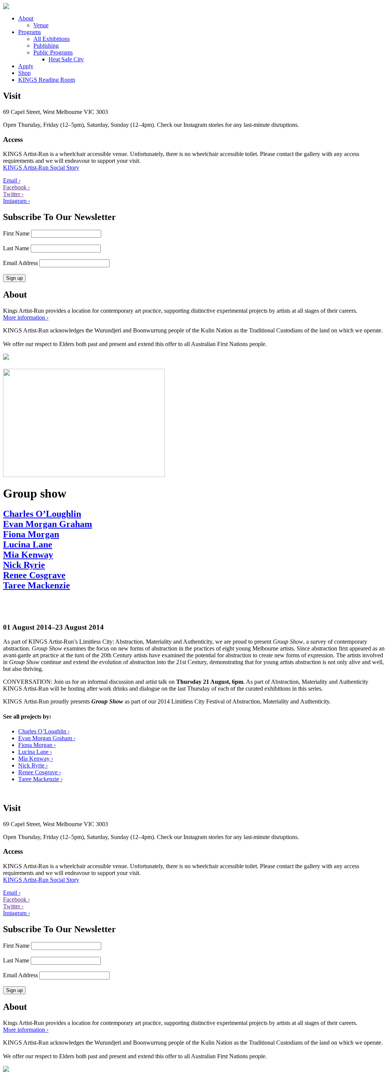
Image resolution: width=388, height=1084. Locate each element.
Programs (29, 32)
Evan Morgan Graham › (46, 738)
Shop (24, 73)
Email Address (20, 263)
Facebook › (16, 187)
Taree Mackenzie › (40, 779)
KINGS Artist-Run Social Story (41, 167)
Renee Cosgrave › (39, 772)
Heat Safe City (66, 59)
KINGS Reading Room (46, 79)
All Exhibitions (51, 39)
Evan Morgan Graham (47, 524)
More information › (25, 317)
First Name (16, 233)
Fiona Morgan (31, 534)
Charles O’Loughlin (42, 514)
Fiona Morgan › (37, 745)
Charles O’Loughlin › (44, 731)
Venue (40, 25)
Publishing (46, 45)
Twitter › (13, 194)
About (25, 18)
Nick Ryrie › (33, 765)
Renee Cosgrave (34, 575)
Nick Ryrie (24, 565)
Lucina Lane (27, 544)
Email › (11, 180)
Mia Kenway (28, 555)
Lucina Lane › (35, 752)
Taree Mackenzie (36, 585)
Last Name (16, 248)
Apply (25, 66)
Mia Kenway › (35, 758)
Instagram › (16, 201)
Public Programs (53, 52)
